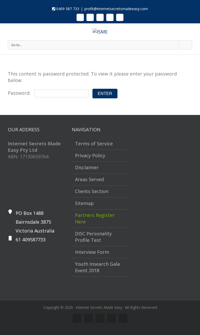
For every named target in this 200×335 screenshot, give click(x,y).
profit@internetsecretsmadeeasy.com (116, 8)
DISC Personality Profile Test (93, 236)
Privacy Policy (90, 155)
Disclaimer (87, 167)
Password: (20, 93)
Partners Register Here (95, 218)
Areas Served (89, 179)
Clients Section (91, 191)
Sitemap (84, 203)
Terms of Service (94, 143)
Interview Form (92, 252)
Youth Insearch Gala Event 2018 (97, 267)
